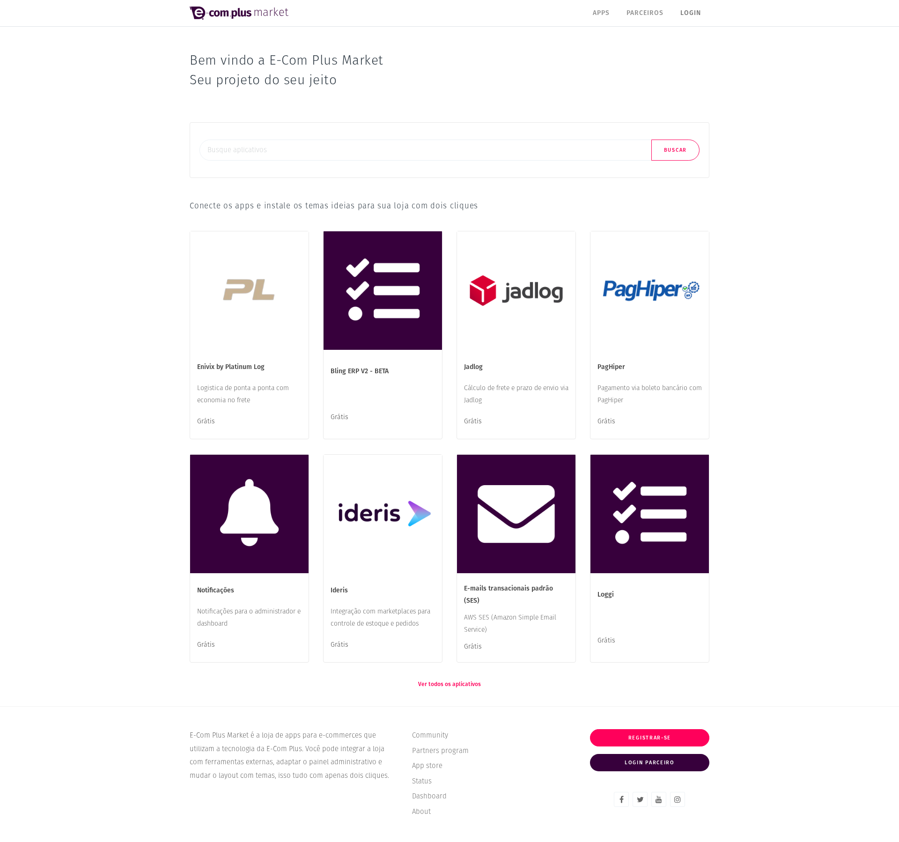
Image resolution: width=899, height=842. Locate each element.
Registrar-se (649, 737)
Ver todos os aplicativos (449, 684)
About (421, 811)
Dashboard (429, 796)
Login (690, 13)
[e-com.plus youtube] (658, 799)
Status (422, 781)
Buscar (675, 150)
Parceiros (644, 13)
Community (430, 735)
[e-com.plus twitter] (640, 799)
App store (427, 765)
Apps (601, 13)
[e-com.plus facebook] (621, 799)
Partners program (440, 750)
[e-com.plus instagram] (677, 799)
